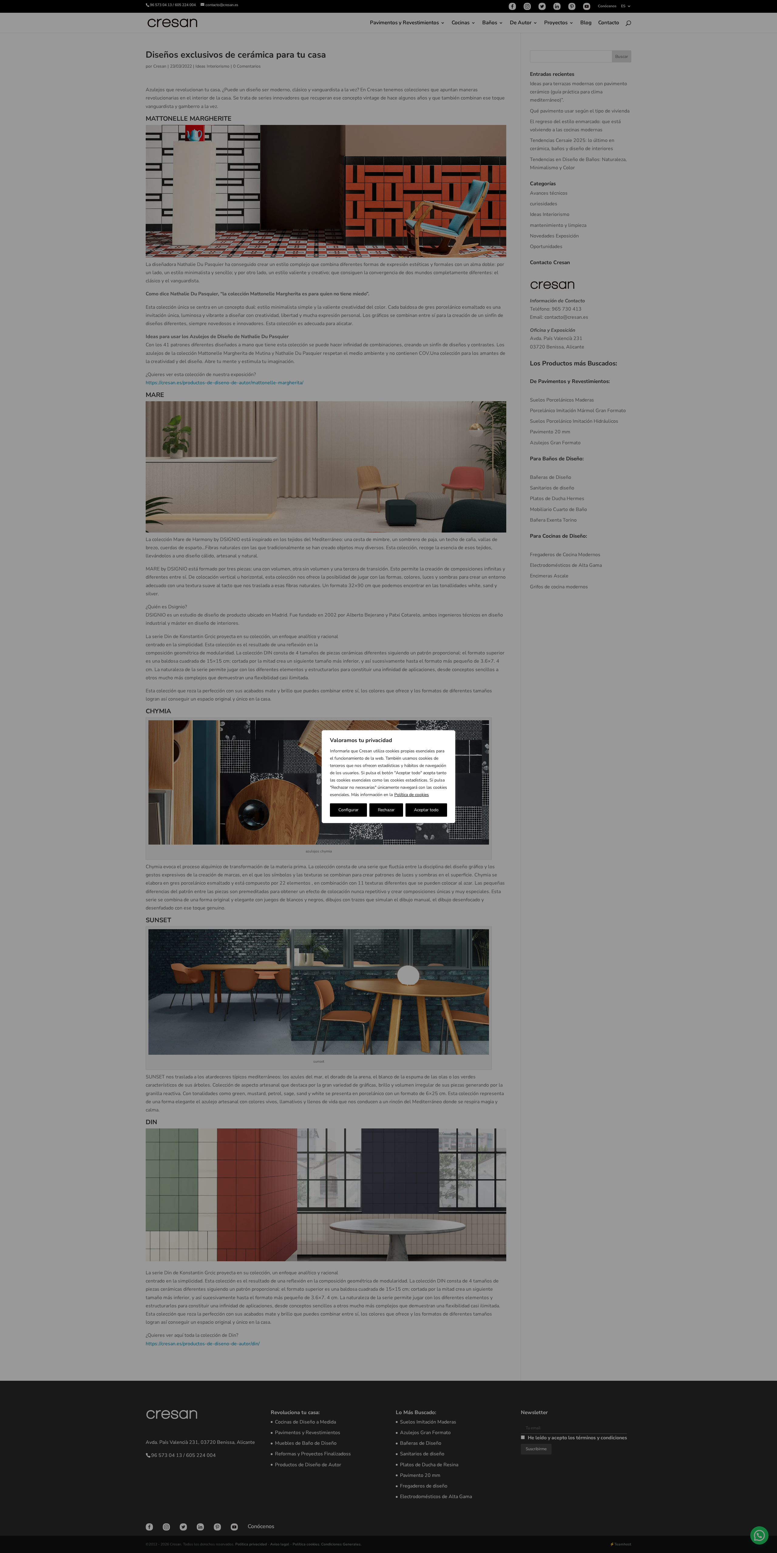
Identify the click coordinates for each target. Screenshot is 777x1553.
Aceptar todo (426, 810)
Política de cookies (411, 795)
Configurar (348, 810)
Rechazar (386, 810)
